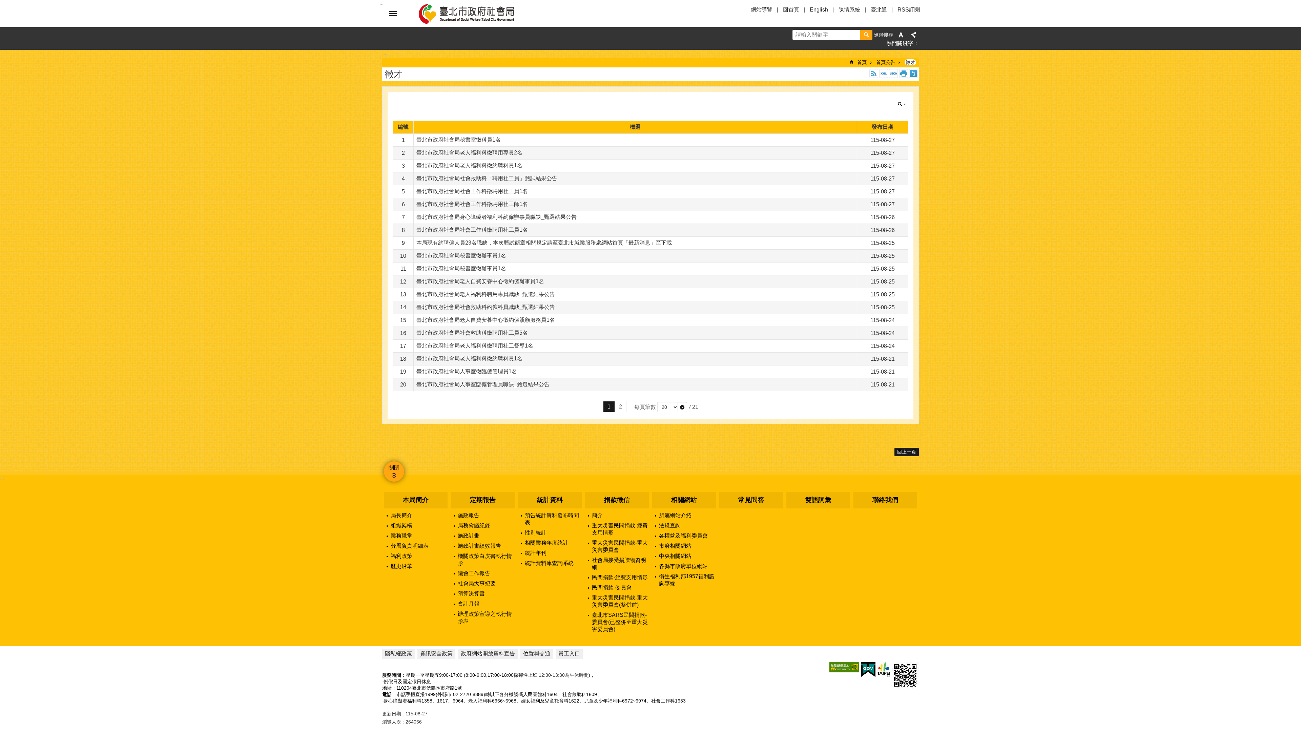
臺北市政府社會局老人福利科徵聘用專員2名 (469, 152)
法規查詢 (670, 525)
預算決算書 (471, 593)
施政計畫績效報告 (479, 546)
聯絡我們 (885, 499)
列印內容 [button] (903, 73)
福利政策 (401, 556)
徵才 (910, 62)
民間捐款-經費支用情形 (620, 577)
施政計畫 (468, 536)
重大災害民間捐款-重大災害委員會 (620, 546)
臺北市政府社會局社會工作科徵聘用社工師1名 (472, 204)
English (819, 10)
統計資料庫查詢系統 (549, 563)
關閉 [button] (393, 13)
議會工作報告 (474, 573)
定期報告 (483, 499)
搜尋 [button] (866, 35)
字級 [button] (901, 35)
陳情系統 (849, 10)
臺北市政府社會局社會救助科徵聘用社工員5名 (472, 333)
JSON (893, 73)
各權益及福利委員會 (683, 536)
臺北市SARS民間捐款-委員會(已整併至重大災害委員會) (620, 622)
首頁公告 (885, 62)
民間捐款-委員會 (612, 587)
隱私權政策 (398, 653)
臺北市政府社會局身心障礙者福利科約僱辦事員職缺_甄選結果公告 (496, 217)
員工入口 (569, 653)
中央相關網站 (675, 556)
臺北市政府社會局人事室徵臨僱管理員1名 (466, 371)
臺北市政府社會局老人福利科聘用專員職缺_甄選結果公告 (485, 294)
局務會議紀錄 (474, 525)
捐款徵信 (617, 499)
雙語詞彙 (818, 499)
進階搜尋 (883, 35)
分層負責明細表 (410, 546)
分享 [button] (914, 35)
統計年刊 (535, 553)
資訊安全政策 (436, 653)
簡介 (597, 515)
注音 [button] (913, 73)
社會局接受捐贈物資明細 (619, 563)
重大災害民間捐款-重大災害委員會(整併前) (620, 601)
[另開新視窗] (844, 667)
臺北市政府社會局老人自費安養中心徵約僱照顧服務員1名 (485, 320)
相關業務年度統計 (546, 543)
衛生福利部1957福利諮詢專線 (687, 579)
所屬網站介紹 (675, 515)
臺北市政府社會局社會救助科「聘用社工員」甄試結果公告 (486, 178)
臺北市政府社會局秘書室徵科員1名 (458, 140)
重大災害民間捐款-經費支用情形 (620, 529)
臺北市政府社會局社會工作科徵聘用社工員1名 (472, 191)
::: (2, 478)
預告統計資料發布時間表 (552, 518)
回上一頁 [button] (906, 452)
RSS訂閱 (908, 10)
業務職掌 (401, 536)
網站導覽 (761, 10)
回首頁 (791, 10)
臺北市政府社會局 (474, 13)
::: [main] (384, 55)
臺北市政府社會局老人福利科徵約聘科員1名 (469, 165)
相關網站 (684, 499)
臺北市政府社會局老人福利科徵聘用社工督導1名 (474, 346)
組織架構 (401, 525)
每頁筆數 (645, 407)
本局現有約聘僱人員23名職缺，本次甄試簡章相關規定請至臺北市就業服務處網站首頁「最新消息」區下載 (544, 243)
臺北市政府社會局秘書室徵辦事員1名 (461, 255)
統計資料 (550, 499)
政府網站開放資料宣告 (488, 653)
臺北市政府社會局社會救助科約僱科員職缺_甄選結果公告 (485, 307)
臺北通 (879, 10)
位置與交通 (536, 653)
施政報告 (468, 515)
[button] (682, 407)
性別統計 (535, 533)
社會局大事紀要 (477, 583)
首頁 (862, 62)
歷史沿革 (401, 566)
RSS (873, 73)
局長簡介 (401, 515)
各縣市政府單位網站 (683, 566)
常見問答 (751, 499)
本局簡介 (416, 499)
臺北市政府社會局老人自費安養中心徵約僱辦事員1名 (480, 281)
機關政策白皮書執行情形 (485, 559)
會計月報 (468, 604)
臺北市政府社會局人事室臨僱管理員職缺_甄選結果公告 (483, 384)
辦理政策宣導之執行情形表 (485, 617)
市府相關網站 (675, 546)
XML (883, 73)
